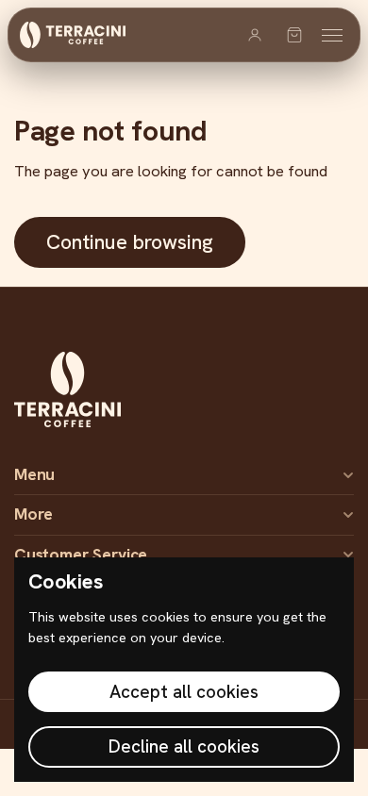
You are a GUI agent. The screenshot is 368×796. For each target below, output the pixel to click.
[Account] (255, 35)
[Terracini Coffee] (72, 35)
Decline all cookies (184, 746)
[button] (294, 35)
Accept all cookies (184, 692)
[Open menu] (332, 35)
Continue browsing (129, 242)
